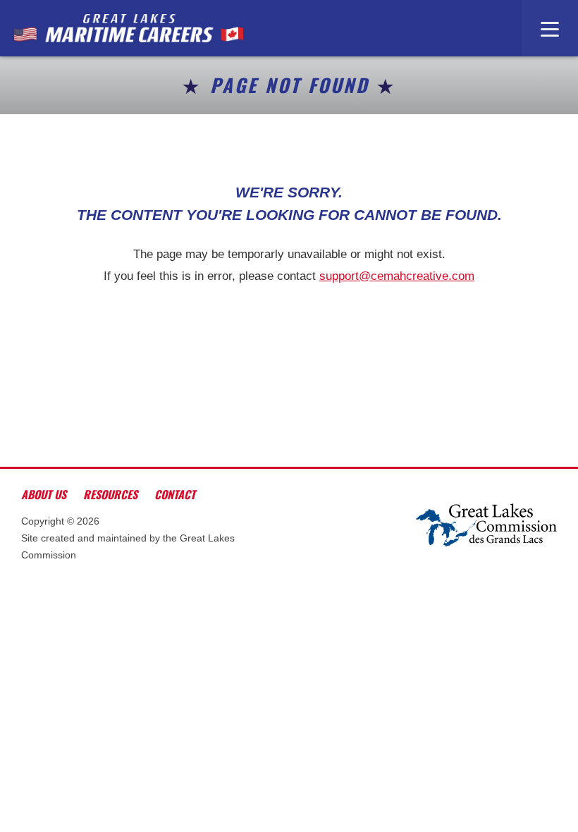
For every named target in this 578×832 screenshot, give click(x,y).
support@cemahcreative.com (396, 276)
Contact (174, 494)
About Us (43, 494)
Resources (110, 494)
